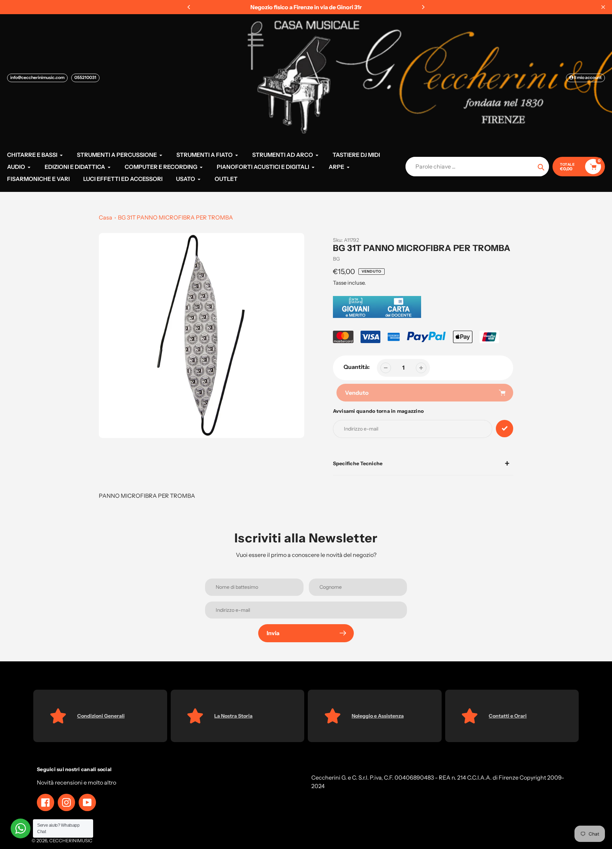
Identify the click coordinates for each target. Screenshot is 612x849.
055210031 (85, 77)
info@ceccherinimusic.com (37, 77)
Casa (105, 217)
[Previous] (189, 7)
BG (336, 259)
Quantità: (357, 366)
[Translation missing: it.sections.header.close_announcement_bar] (603, 7)
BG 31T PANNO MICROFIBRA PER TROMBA (175, 217)
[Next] (422, 7)
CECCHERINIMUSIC (70, 840)
